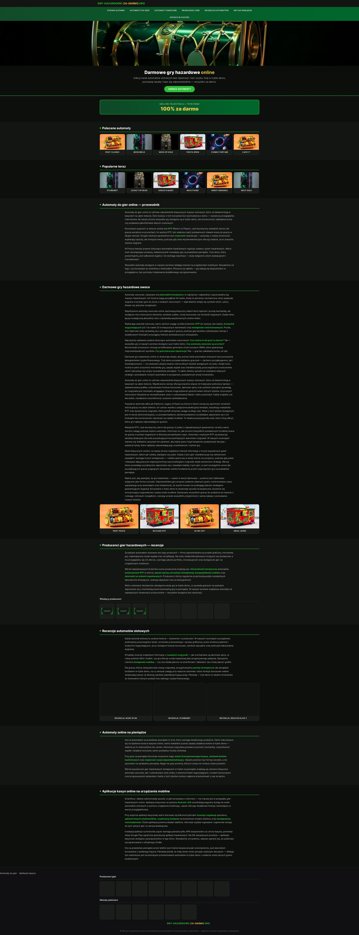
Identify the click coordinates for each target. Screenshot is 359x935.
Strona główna (116, 10)
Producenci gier (191, 10)
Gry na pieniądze (243, 10)
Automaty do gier (139, 10)
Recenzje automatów (217, 10)
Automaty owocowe (165, 10)
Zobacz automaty (179, 89)
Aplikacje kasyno (179, 17)
